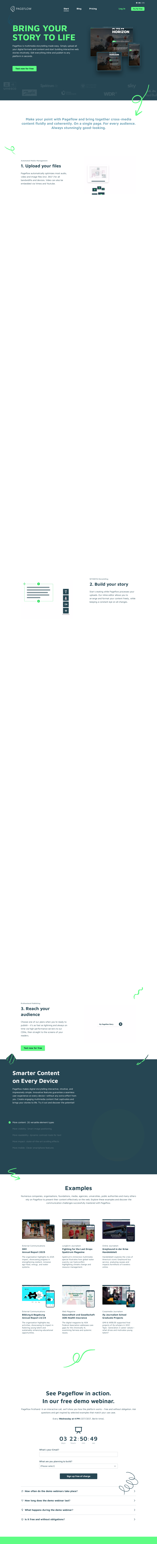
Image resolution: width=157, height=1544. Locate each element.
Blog (79, 8)
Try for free (138, 9)
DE (139, 3)
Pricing (93, 8)
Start (66, 8)
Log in (122, 8)
